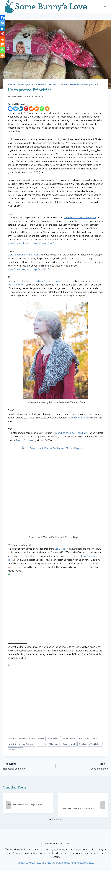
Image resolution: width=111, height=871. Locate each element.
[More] (47, 108)
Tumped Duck (15, 750)
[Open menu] (105, 6)
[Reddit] (31, 108)
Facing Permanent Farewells (27, 799)
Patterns (74, 85)
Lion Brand (59, 548)
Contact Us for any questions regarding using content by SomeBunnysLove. (55, 862)
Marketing (63, 85)
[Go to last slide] (8, 805)
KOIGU (12, 744)
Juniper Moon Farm (88, 738)
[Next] (102, 805)
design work (53, 738)
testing (82, 744)
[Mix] (36, 108)
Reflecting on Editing (14, 766)
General (52, 85)
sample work (69, 744)
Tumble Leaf (95, 744)
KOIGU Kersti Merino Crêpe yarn (80, 217)
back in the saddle (17, 738)
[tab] (50, 819)
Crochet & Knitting (36, 85)
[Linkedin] (20, 108)
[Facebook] (10, 108)
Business (21, 85)
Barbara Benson (36, 738)
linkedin (42, 744)
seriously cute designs (80, 417)
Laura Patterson (27, 744)
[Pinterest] (26, 108)
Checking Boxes (99, 766)
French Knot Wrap (25, 440)
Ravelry (85, 85)
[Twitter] (15, 108)
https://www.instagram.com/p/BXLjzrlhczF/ (29, 269)
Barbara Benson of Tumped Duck (51, 281)
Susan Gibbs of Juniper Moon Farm (70, 432)
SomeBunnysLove (18, 96)
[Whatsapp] (42, 108)
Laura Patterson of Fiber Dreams (24, 254)
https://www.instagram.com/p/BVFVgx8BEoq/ (31, 243)
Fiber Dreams (69, 738)
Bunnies (11, 85)
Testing (94, 85)
